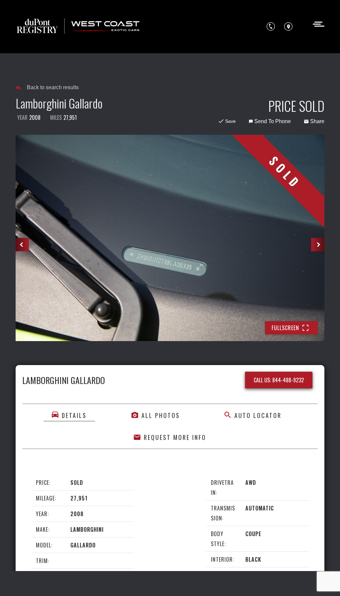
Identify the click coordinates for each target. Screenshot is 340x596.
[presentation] (22, 244)
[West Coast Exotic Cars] (79, 26)
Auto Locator (258, 415)
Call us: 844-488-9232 (279, 380)
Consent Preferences (69, 581)
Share (317, 121)
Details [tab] (74, 415)
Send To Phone (272, 121)
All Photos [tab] (160, 415)
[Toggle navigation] (316, 23)
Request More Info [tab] (175, 437)
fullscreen (285, 328)
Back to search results (53, 87)
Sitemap (109, 581)
